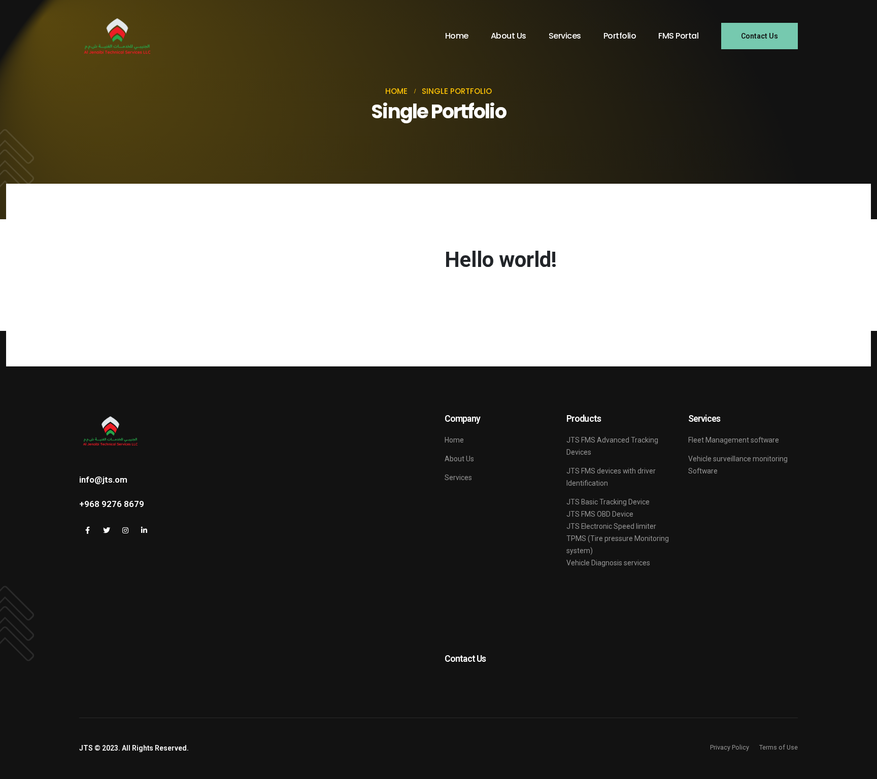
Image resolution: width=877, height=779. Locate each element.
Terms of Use (778, 747)
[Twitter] (106, 530)
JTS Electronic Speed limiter (611, 526)
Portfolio (619, 36)
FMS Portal (678, 36)
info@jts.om (103, 480)
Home (456, 36)
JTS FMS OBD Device (599, 514)
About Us (508, 36)
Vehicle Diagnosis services (608, 563)
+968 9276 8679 (111, 504)
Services (565, 36)
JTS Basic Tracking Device (608, 502)
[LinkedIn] (144, 530)
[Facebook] (87, 530)
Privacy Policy (729, 747)
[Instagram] (125, 530)
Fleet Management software (733, 440)
